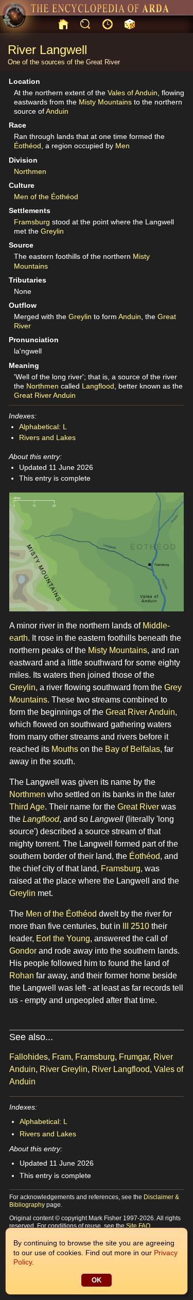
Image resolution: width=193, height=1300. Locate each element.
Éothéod (27, 146)
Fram (61, 1056)
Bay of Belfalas (132, 749)
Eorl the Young (63, 938)
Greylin (52, 231)
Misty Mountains (105, 102)
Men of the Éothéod (46, 196)
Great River (103, 62)
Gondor (23, 950)
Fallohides (28, 1056)
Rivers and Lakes (47, 437)
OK (96, 1280)
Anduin (57, 111)
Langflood (98, 386)
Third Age (27, 806)
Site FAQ (138, 1225)
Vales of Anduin (132, 93)
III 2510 (135, 926)
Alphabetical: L (43, 427)
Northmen (30, 171)
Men (122, 146)
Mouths (64, 749)
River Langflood (121, 1069)
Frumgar (134, 1056)
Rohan (21, 975)
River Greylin (63, 1069)
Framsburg (32, 222)
